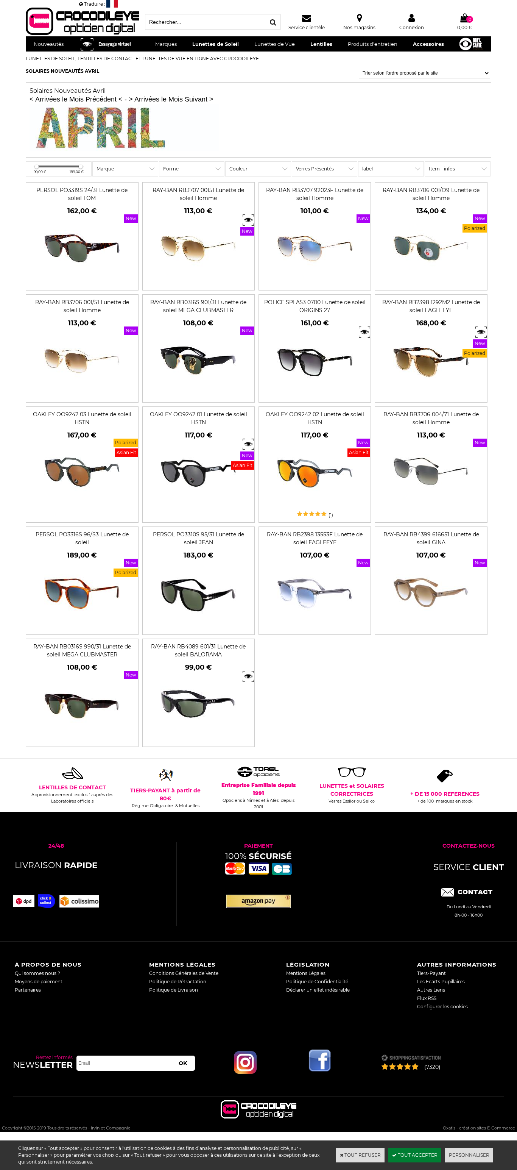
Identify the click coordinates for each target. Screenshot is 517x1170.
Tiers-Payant (431, 973)
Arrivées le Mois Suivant (170, 99)
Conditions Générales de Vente (183, 973)
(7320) (432, 1067)
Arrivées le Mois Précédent (76, 99)
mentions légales (182, 964)
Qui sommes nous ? (37, 973)
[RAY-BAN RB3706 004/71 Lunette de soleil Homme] (431, 507)
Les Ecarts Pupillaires (441, 981)
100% (258, 856)
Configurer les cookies (442, 1006)
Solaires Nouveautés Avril (62, 71)
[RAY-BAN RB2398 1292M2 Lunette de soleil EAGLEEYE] (431, 395)
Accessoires (428, 44)
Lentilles (321, 44)
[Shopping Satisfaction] (411, 1058)
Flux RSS (426, 998)
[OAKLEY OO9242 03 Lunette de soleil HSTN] (82, 507)
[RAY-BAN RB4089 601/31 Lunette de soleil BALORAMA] (198, 739)
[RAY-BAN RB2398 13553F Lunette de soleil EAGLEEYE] (315, 627)
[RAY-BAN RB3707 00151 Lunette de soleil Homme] (198, 283)
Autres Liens (431, 990)
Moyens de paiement (38, 981)
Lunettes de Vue (274, 44)
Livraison (56, 865)
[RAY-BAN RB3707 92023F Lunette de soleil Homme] (315, 283)
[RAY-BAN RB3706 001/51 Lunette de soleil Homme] (82, 395)
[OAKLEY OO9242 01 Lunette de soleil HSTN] (198, 507)
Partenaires (28, 990)
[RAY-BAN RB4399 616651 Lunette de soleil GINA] (431, 627)
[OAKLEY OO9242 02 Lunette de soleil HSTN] (315, 507)
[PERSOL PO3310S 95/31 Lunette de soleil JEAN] (198, 627)
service (468, 867)
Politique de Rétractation (177, 981)
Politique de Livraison (173, 990)
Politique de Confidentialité (317, 981)
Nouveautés (49, 44)
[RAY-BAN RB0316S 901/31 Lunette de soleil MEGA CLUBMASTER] (198, 395)
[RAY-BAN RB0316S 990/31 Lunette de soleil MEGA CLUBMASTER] (82, 739)
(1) (331, 515)
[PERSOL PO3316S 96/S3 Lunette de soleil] (82, 627)
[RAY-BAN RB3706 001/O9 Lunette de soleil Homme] (431, 283)
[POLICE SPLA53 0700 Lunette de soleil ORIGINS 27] (315, 395)
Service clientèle (306, 27)
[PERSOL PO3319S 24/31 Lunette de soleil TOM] (82, 283)
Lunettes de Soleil (215, 44)
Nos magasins (359, 27)
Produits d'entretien (372, 44)
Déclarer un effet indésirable (318, 990)
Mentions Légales (305, 973)
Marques (166, 44)
